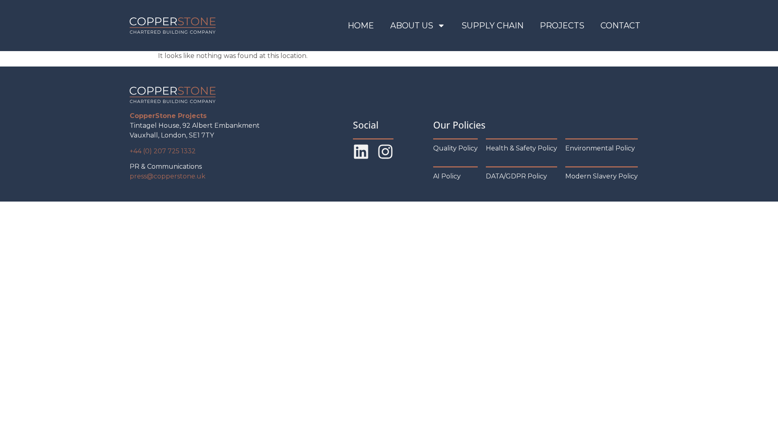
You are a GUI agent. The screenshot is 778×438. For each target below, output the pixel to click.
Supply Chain (493, 25)
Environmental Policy (600, 148)
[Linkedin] (361, 152)
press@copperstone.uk (167, 176)
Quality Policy (455, 148)
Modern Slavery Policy (601, 176)
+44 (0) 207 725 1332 (163, 151)
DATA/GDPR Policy (516, 176)
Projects (562, 25)
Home (361, 25)
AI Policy (447, 176)
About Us (411, 25)
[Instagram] (385, 152)
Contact (620, 25)
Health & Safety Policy (521, 148)
